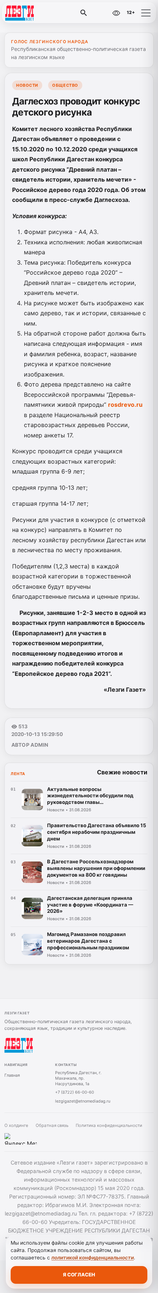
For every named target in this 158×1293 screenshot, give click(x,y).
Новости (27, 85)
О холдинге (16, 1125)
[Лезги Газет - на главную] (36, 13)
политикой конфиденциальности (92, 1258)
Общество (65, 85)
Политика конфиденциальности (109, 1125)
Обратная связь (52, 1125)
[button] (146, 13)
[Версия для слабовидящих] (116, 13)
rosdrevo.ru (125, 404)
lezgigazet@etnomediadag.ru (82, 1101)
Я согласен (79, 1274)
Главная (12, 1075)
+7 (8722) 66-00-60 (74, 1092)
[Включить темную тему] (100, 13)
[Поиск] (84, 13)
